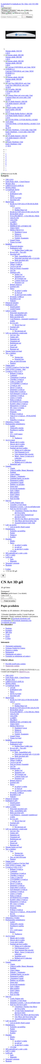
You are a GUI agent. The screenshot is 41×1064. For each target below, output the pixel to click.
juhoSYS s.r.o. (24, 672)
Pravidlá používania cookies (15, 664)
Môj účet (8, 632)
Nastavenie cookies (12, 666)
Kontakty (8, 630)
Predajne (8, 628)
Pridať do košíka (9, 601)
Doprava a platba (11, 650)
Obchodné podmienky (13, 646)
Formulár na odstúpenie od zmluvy (18, 656)
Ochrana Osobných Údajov (15, 648)
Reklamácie (9, 652)
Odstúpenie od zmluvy (13, 654)
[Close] (3, 576)
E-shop (8, 638)
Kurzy (7, 636)
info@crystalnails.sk (11, 4)
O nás (7, 634)
